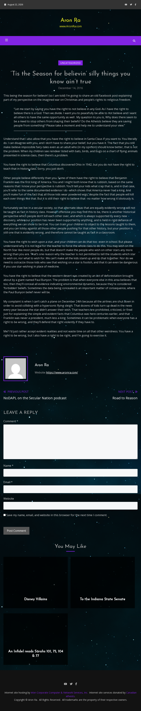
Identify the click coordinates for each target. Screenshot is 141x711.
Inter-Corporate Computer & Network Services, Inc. (59, 692)
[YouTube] (126, 4)
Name (8, 466)
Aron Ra (71, 20)
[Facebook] (135, 4)
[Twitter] (131, 4)
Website (8, 498)
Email (8, 482)
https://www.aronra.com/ (62, 372)
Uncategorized (70, 63)
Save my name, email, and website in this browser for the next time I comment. (56, 515)
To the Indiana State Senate (102, 599)
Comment (10, 421)
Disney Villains (35, 599)
